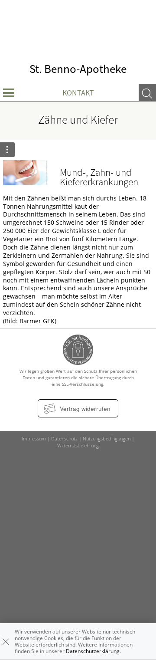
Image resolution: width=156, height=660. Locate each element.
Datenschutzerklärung (93, 651)
